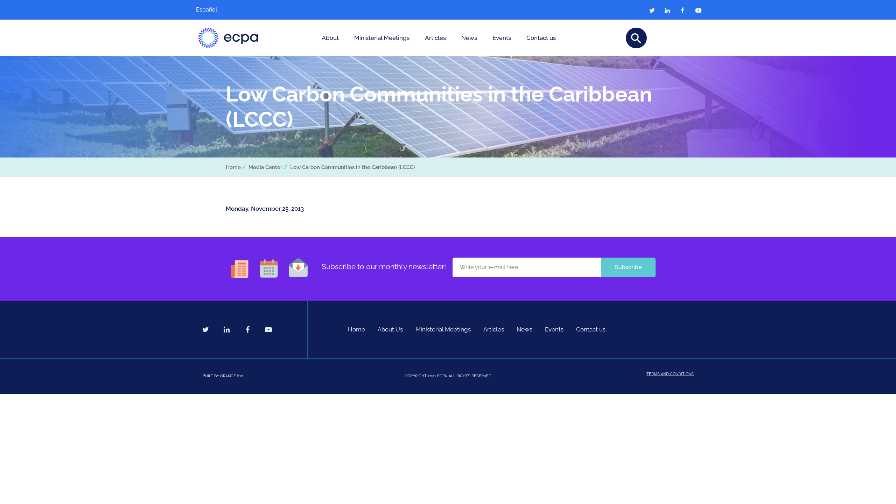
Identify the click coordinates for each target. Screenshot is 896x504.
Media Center (265, 167)
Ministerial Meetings (382, 37)
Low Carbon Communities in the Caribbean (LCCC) (352, 167)
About (330, 37)
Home (233, 167)
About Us (390, 329)
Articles (435, 37)
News (469, 37)
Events (501, 37)
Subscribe (628, 267)
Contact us (541, 37)
